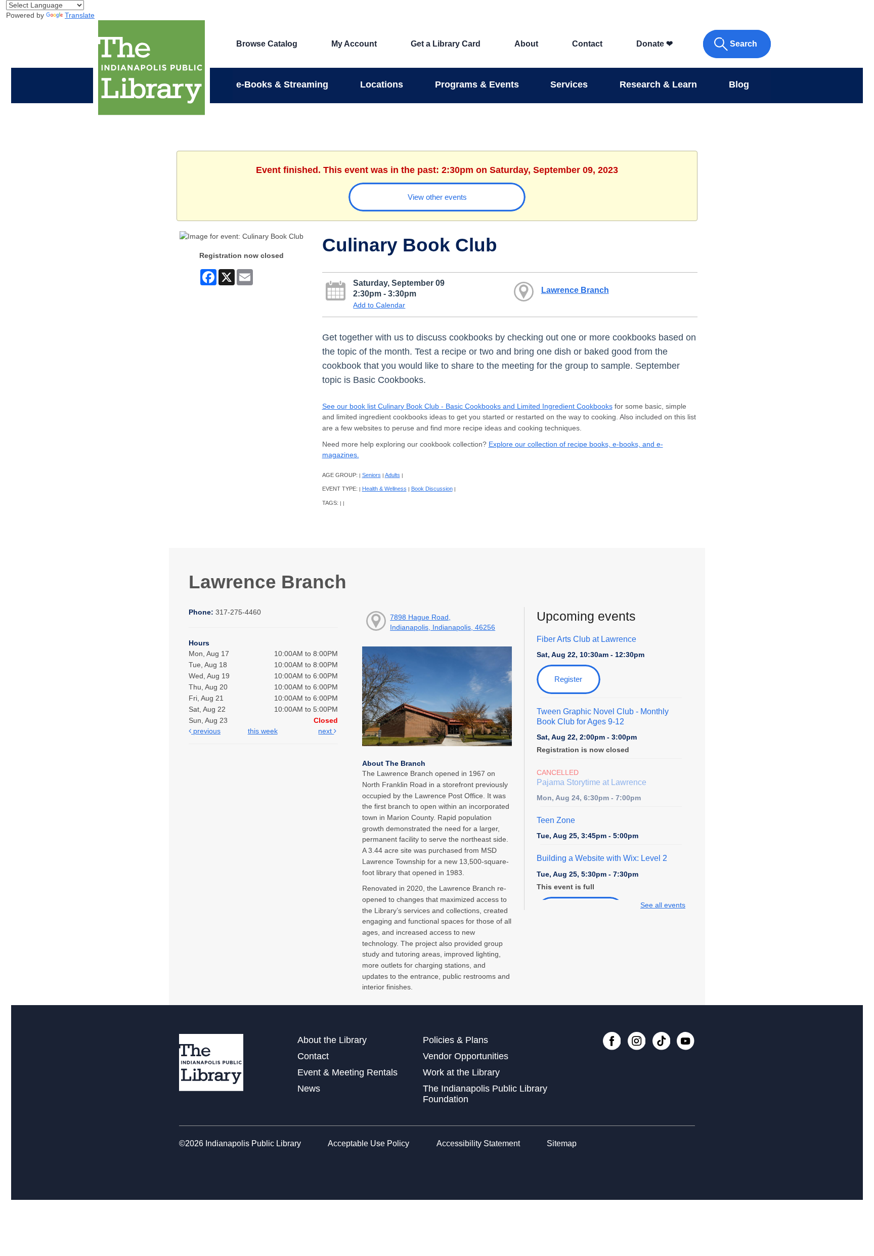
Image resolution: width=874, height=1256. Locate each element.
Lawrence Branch (575, 289)
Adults (392, 475)
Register (568, 679)
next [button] (326, 731)
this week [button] (263, 731)
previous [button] (206, 731)
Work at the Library (461, 1072)
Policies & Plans (455, 1040)
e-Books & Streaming (282, 84)
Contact (587, 43)
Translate (80, 15)
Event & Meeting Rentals (347, 1072)
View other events (437, 197)
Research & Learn (658, 84)
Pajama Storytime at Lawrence (591, 782)
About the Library (332, 1040)
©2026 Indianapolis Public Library (240, 1143)
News (308, 1089)
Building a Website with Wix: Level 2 (602, 858)
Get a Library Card (445, 43)
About (526, 43)
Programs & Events (477, 84)
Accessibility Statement (478, 1143)
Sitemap (562, 1143)
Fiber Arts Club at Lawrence (586, 639)
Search (743, 43)
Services (569, 84)
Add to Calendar (379, 305)
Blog (739, 84)
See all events (662, 905)
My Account (354, 43)
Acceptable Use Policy (368, 1143)
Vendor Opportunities (465, 1056)
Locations (381, 84)
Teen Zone (556, 820)
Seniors (371, 475)
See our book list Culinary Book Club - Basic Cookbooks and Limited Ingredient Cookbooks (467, 406)
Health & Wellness (384, 489)
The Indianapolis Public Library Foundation (485, 1094)
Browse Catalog (266, 43)
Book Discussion (432, 489)
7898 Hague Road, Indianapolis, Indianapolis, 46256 (442, 622)
